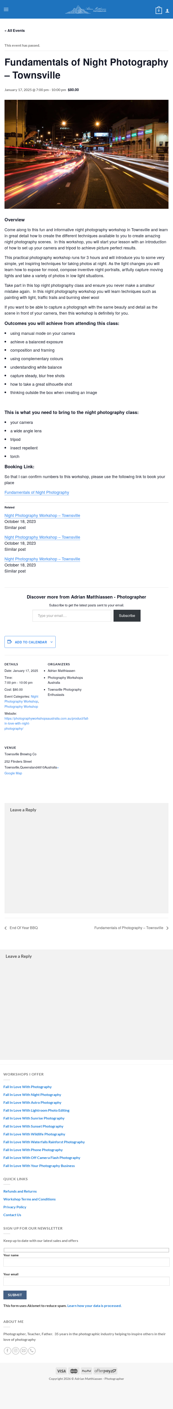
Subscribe (127, 615)
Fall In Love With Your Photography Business (39, 1165)
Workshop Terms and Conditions (29, 1199)
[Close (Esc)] (4, 1389)
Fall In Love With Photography (27, 1087)
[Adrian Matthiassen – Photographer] (86, 9)
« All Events (15, 30)
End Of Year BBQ (23, 927)
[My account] (167, 10)
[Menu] (6, 9)
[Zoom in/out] (43, 1389)
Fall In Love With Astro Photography (32, 1102)
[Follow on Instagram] (15, 1351)
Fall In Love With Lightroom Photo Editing (36, 1110)
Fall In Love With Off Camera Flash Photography (41, 1157)
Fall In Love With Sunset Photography (33, 1126)
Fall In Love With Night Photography (32, 1094)
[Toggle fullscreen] (30, 1389)
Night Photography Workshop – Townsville (42, 515)
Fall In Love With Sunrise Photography (34, 1118)
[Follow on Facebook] (7, 1351)
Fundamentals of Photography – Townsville (129, 927)
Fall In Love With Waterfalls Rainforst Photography (44, 1142)
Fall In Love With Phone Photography (33, 1150)
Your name (10, 1255)
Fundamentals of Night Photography (37, 492)
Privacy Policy (14, 1207)
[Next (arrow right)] (17, 1401)
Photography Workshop (21, 706)
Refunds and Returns (20, 1191)
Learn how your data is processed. (94, 1305)
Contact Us (12, 1215)
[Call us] (32, 1351)
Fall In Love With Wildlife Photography (34, 1134)
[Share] (17, 1389)
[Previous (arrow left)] (4, 1401)
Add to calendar (31, 642)
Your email (10, 1274)
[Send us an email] (23, 1351)
